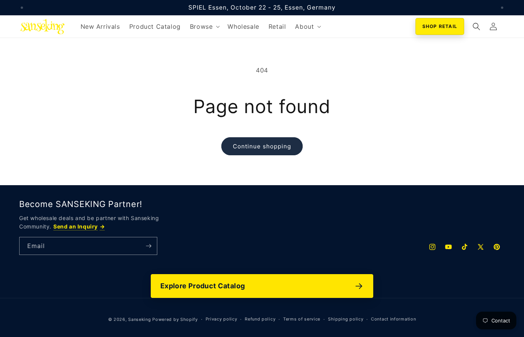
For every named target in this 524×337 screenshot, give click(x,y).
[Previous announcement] (21, 7)
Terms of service (301, 319)
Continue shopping (262, 146)
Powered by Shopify (175, 319)
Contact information (393, 319)
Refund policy (260, 319)
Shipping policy (346, 319)
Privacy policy (221, 319)
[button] (204, 26)
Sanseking (139, 319)
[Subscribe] (148, 246)
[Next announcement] (502, 7)
